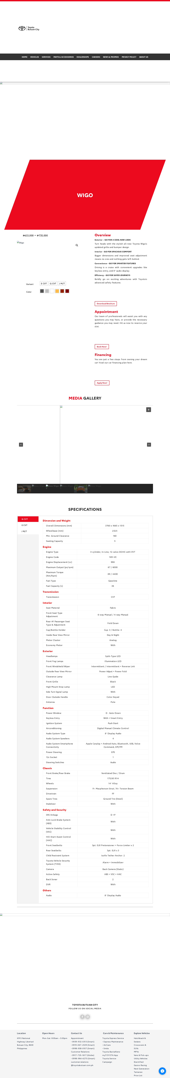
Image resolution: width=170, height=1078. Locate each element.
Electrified (139, 1062)
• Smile (105, 1048)
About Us (143, 57)
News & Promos (111, 57)
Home (24, 57)
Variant (30, 284)
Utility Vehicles (141, 1058)
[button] (77, 245)
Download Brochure (106, 303)
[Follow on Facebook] (82, 1017)
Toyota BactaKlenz (111, 1051)
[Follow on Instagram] (88, 1017)
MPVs (136, 1051)
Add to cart (23, 307)
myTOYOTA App (110, 1055)
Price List (138, 1075)
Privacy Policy (129, 57)
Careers (96, 57)
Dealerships (83, 57)
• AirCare (106, 1045)
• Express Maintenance (112, 1041)
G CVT (25, 519)
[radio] (44, 283)
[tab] (96, 559)
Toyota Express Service (113, 1038)
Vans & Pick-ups (141, 1055)
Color (29, 292)
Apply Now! (102, 382)
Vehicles (34, 57)
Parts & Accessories (64, 57)
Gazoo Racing (140, 1065)
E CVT (24, 525)
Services (46, 57)
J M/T (24, 531)
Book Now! (102, 346)
